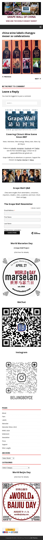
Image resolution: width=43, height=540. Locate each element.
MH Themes (33, 538)
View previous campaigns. (12, 230)
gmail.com (28, 153)
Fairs (3, 417)
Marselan (5, 424)
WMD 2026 (6, 431)
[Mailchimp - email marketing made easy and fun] (35, 235)
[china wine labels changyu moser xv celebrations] (21, 73)
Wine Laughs (6, 448)
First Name (7, 217)
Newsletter (5, 437)
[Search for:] (21, 103)
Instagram (20, 148)
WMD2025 (5, 434)
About (4, 413)
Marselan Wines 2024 (9, 427)
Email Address (9, 210)
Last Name (7, 223)
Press (4, 441)
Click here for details (21, 252)
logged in (14, 96)
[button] (40, 26)
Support (4, 444)
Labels (4, 420)
